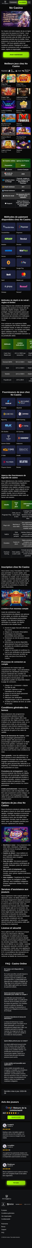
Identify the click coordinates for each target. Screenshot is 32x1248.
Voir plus (16, 1182)
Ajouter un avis (16, 1117)
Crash (19, 71)
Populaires (4, 71)
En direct (12, 70)
